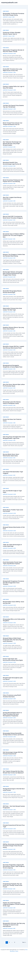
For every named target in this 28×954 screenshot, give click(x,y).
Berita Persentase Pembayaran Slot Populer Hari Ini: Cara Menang (13, 180)
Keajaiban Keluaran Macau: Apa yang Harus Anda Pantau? (13, 328)
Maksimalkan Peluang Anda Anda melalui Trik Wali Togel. (12, 309)
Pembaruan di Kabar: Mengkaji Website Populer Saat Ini (11, 33)
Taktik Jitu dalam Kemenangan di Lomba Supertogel (12, 545)
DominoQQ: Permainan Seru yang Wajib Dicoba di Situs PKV (12, 69)
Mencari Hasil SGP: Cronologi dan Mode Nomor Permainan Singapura (13, 217)
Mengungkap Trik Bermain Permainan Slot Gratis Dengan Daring (13, 14)
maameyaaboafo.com (9, 2)
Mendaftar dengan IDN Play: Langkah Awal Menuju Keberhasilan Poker (13, 347)
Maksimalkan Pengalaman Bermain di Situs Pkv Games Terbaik (13, 50)
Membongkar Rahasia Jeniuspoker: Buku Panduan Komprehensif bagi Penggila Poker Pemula (13, 273)
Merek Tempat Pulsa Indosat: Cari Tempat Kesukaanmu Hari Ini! (12, 123)
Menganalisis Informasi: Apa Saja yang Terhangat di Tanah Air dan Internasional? (14, 925)
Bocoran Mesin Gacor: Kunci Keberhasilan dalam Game (11, 455)
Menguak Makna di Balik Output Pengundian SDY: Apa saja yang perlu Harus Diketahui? (13, 639)
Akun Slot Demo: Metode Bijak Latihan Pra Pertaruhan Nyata (14, 385)
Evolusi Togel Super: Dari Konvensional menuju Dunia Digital (13, 659)
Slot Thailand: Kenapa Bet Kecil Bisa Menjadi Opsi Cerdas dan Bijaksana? (13, 771)
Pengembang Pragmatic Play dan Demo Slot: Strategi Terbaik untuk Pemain (12, 885)
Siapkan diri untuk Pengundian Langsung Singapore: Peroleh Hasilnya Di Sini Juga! (14, 904)
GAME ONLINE (6, 11)
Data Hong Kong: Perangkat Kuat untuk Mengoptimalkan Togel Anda (14, 437)
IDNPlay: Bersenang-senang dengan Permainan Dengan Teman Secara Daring (13, 845)
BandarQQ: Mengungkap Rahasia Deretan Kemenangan (12, 291)
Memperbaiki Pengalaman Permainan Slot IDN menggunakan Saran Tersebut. (13, 582)
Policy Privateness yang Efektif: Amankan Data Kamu (12, 695)
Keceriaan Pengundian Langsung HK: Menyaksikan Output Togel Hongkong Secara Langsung (13, 866)
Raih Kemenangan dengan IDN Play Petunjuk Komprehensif (13, 752)
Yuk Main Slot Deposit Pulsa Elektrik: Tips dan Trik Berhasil (13, 106)
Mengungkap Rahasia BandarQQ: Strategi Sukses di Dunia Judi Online (13, 733)
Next (24, 942)
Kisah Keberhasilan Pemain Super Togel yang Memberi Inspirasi (12, 562)
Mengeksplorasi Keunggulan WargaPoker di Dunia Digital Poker (12, 366)
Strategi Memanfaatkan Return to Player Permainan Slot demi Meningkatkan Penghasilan (12, 714)
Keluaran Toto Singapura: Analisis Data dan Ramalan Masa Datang (14, 255)
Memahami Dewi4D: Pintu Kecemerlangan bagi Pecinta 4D (12, 163)
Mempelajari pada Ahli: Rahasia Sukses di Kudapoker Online (12, 402)
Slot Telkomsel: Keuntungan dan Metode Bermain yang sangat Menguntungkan (12, 143)
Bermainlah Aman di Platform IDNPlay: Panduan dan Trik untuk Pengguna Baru (14, 235)
